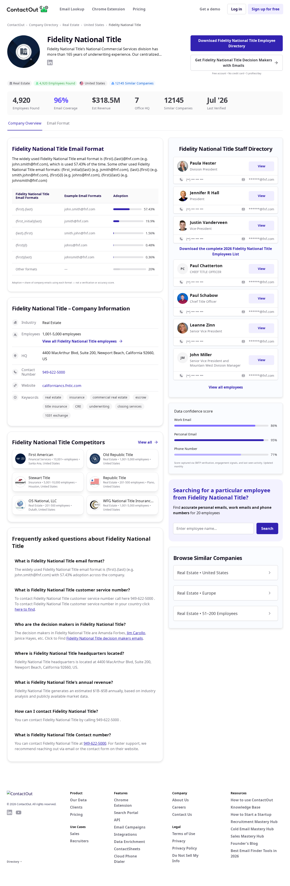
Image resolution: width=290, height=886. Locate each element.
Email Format (58, 123)
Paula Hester (203, 163)
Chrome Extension (108, 9)
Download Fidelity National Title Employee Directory (236, 43)
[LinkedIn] (50, 62)
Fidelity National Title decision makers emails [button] (104, 638)
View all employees (226, 387)
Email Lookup (72, 9)
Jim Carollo (136, 632)
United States (94, 25)
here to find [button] (25, 609)
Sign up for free (265, 9)
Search (267, 528)
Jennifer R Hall (204, 192)
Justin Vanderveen (208, 222)
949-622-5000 (53, 372)
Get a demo (210, 9)
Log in (236, 9)
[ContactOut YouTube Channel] (18, 834)
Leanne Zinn (202, 325)
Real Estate (71, 25)
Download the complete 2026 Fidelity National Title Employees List (225, 251)
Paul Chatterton (206, 265)
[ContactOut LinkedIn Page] (9, 834)
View (261, 166)
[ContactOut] (29, 9)
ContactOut (15, 25)
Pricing (139, 9)
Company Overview (24, 123)
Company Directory (43, 25)
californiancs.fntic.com (61, 385)
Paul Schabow (204, 295)
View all (145, 442)
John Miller (201, 354)
